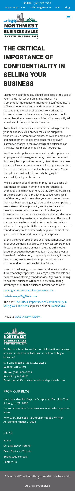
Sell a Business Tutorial (17, 446)
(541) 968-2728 (42, 3)
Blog (67, 7)
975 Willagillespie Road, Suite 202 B (24, 362)
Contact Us (10, 461)
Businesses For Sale (15, 456)
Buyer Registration (15, 7)
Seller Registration (40, 7)
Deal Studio (58, 306)
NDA (57, 7)
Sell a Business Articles (27, 317)
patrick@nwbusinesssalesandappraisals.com (38, 380)
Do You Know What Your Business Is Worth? (30, 408)
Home (7, 440)
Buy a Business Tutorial (17, 451)
